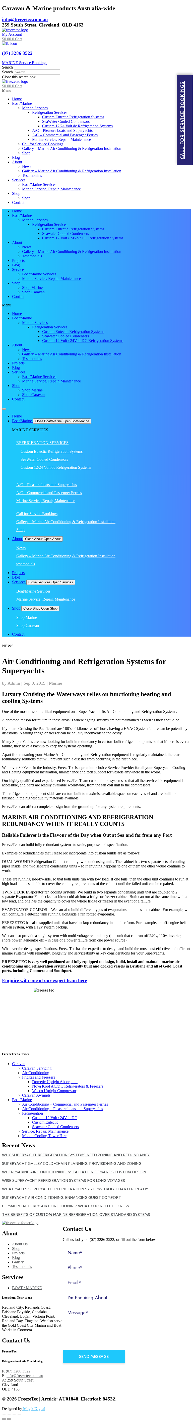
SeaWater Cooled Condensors (66, 121)
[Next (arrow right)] (9, 1419)
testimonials (25, 564)
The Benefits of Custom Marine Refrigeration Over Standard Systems (76, 1214)
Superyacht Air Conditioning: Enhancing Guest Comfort (61, 1197)
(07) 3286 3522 (17, 53)
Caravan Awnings (36, 1095)
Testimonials (32, 175)
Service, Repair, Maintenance (45, 1131)
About (17, 162)
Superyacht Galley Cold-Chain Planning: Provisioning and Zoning (71, 1163)
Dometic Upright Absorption (55, 1082)
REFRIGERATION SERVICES (42, 442)
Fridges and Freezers (38, 1077)
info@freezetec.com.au (25, 19)
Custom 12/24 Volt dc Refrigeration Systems (77, 126)
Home (17, 99)
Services (18, 180)
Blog (16, 157)
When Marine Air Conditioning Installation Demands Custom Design (74, 1172)
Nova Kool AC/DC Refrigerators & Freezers (67, 1086)
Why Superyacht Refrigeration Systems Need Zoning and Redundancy (76, 1155)
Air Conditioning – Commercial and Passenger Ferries (65, 1104)
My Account (12, 34)
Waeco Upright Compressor (54, 1091)
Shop (26, 153)
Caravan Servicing (36, 1068)
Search (7, 72)
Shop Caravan (33, 292)
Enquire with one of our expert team (44, 980)
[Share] (9, 1414)
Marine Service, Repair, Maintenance (61, 139)
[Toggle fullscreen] (14, 1414)
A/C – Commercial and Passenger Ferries (65, 135)
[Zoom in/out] (19, 1414)
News (26, 166)
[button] (96, 67)
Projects (18, 260)
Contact (18, 202)
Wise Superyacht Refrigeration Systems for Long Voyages (63, 1180)
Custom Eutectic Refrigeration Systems (73, 117)
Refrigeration (32, 1113)
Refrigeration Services (49, 112)
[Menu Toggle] (4, 409)
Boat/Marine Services (39, 184)
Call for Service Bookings (42, 144)
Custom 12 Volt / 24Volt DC (54, 1118)
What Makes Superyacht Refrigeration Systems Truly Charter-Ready (75, 1189)
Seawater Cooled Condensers (65, 233)
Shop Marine (32, 287)
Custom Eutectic (45, 1122)
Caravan (18, 1064)
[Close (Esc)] (4, 1414)
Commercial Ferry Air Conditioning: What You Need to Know (65, 1206)
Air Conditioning (35, 1073)
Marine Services (35, 108)
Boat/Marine (22, 103)
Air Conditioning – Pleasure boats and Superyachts (62, 1109)
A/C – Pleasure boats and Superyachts (62, 130)
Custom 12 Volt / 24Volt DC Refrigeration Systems (82, 238)
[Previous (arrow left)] (4, 1419)
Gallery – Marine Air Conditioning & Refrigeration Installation (71, 148)
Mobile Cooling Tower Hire (44, 1136)
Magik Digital (33, 1408)
